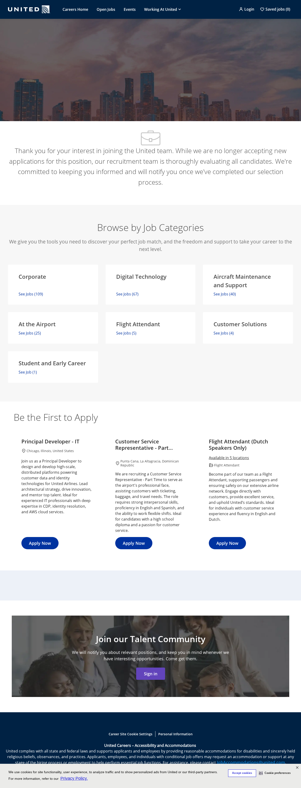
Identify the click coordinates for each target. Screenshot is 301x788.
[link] (150, 674)
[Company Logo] (29, 9)
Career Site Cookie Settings (130, 734)
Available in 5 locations (229, 458)
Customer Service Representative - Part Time (142, 444)
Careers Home (75, 9)
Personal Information (175, 734)
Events (130, 9)
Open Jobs (106, 9)
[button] (246, 9)
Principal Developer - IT (50, 441)
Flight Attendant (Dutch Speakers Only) (238, 444)
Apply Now (40, 543)
